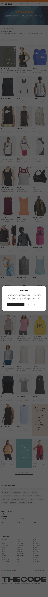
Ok (15, 304)
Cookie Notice (32, 299)
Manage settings (32, 305)
